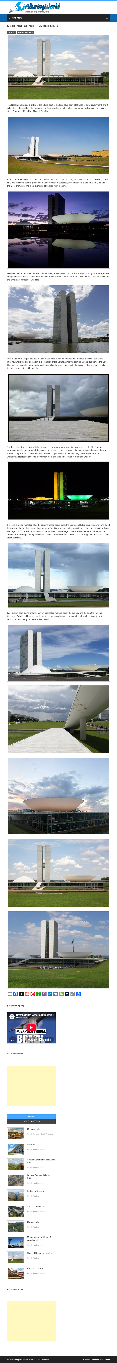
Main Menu (17, 18)
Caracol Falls (33, 1222)
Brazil (12, 33)
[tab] (31, 1116)
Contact (86, 1360)
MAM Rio (31, 1144)
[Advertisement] (31, 1086)
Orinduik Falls (33, 1129)
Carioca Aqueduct (35, 1206)
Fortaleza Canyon (35, 1191)
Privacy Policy (97, 1360)
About (107, 1360)
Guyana (36, 1134)
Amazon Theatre (35, 1268)
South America (25, 33)
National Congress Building (39, 1253)
